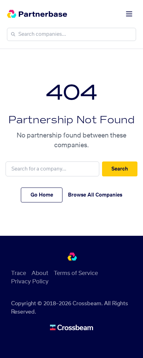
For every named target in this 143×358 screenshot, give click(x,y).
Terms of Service (76, 273)
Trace (18, 273)
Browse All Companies (95, 195)
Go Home (42, 195)
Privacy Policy (30, 281)
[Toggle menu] (129, 14)
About (40, 273)
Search (119, 169)
